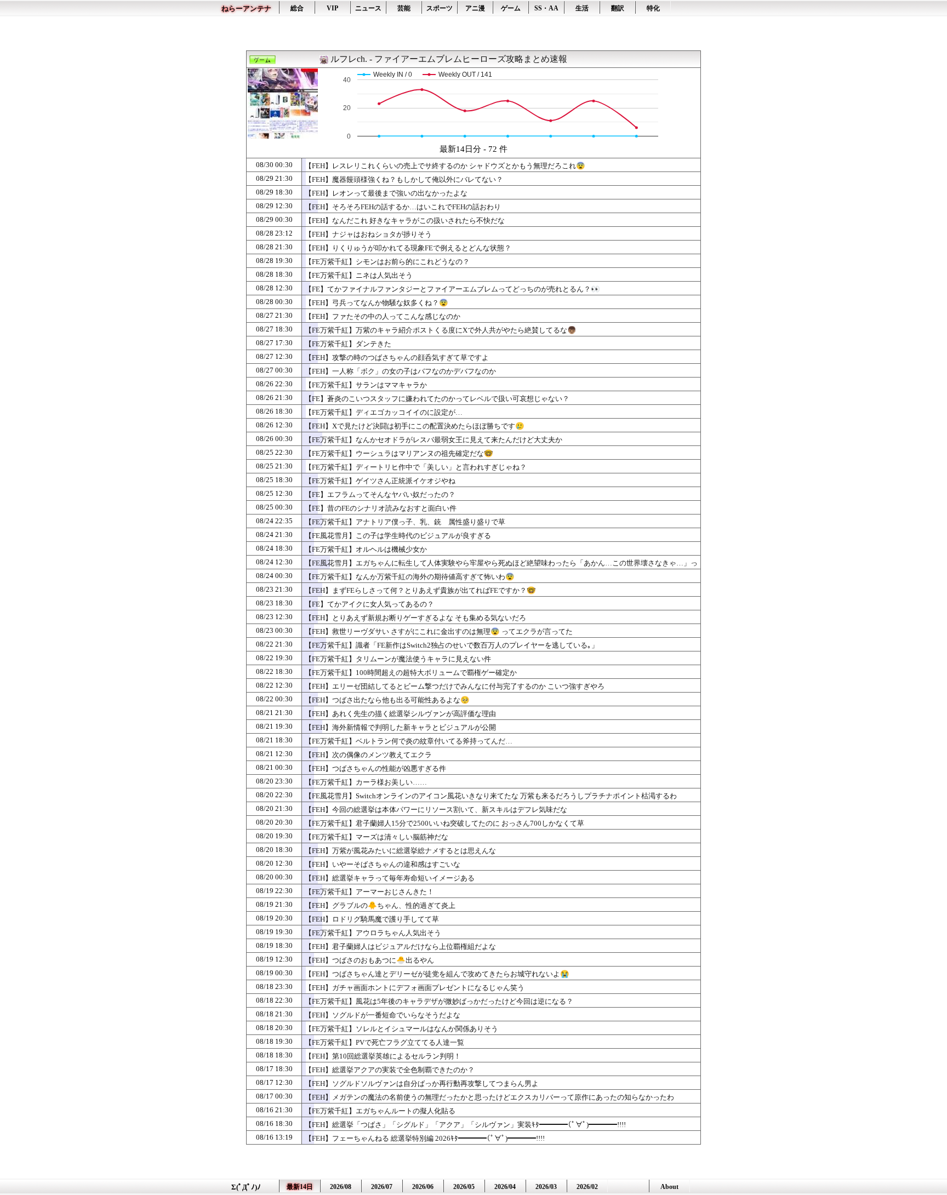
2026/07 (381, 1187)
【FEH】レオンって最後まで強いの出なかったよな (386, 193)
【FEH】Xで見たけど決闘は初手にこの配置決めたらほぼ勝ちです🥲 (414, 426)
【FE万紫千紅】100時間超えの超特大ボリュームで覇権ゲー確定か (411, 672)
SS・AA (546, 8)
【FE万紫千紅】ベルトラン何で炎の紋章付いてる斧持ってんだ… (408, 741)
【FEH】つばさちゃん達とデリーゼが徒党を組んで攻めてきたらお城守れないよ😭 (437, 974)
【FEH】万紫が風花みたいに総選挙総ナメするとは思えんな (400, 851)
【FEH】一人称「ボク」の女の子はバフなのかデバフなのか (400, 371)
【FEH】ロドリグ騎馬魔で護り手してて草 (372, 919)
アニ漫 (475, 8)
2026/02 (587, 1187)
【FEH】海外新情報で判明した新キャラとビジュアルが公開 (400, 727)
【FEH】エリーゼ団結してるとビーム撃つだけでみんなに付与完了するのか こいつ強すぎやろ (454, 686)
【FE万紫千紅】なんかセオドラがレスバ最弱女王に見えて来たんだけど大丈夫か (433, 440)
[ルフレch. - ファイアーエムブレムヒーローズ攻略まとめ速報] (283, 132)
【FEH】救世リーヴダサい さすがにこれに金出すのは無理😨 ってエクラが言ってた (439, 631)
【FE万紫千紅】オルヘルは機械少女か (366, 549)
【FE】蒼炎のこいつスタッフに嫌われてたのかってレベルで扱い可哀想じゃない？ (437, 398)
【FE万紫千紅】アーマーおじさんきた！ (369, 892)
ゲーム (511, 8)
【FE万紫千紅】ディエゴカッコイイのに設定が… (384, 412)
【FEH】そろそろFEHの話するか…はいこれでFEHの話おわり (403, 207)
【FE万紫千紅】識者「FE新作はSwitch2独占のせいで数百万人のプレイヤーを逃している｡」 (451, 645)
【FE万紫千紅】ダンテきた (348, 344)
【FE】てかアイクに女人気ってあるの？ (369, 604)
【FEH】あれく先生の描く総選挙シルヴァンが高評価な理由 (400, 714)
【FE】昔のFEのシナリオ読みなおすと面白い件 (381, 508)
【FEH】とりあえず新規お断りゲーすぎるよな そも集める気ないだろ (415, 618)
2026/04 (505, 1187)
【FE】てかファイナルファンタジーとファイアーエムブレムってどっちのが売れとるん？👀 (452, 289)
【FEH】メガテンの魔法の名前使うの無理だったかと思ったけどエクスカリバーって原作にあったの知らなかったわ (489, 1097)
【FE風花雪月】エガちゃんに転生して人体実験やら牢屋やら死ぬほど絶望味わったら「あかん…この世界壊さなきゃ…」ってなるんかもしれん (501, 568)
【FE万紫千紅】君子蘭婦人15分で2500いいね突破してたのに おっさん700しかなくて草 (444, 823)
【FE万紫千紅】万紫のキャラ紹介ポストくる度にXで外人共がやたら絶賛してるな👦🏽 (441, 330)
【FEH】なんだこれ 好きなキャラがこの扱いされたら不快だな (405, 220)
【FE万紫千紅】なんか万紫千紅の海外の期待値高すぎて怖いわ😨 (410, 577)
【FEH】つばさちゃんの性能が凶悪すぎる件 (375, 768)
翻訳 (617, 8)
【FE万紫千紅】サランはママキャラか (366, 385)
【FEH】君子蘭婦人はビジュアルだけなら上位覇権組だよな (400, 946)
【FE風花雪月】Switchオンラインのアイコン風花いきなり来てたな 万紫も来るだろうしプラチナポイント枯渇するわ (491, 796)
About (669, 1187)
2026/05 (464, 1187)
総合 (297, 8)
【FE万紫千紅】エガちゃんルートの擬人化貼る (380, 1111)
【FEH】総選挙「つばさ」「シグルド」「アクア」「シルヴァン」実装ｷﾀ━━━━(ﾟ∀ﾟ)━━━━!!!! (465, 1124)
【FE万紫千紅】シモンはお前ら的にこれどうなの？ (387, 262)
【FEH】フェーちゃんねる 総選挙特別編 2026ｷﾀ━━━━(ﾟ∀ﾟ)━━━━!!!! (425, 1138)
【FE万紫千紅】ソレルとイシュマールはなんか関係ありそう (401, 1029)
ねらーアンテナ (246, 8)
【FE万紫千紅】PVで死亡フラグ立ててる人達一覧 (384, 1042)
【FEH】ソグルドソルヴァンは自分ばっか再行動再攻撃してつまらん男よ (422, 1083)
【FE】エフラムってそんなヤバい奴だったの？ (380, 494)
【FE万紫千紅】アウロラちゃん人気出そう (373, 933)
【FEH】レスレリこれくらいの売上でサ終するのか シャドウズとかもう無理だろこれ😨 (445, 166)
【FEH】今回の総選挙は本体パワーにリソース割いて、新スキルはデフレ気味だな (436, 809)
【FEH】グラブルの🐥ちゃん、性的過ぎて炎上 (380, 905)
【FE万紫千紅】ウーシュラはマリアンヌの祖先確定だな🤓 (399, 453)
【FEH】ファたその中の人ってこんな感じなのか (382, 316)
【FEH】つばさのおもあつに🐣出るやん (369, 960)
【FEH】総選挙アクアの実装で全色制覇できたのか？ (390, 1070)
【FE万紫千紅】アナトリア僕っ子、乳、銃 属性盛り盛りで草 (405, 522)
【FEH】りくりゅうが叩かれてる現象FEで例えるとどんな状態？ (408, 248)
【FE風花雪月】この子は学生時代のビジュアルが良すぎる (398, 535)
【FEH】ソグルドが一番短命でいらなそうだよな (382, 1015)
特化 (653, 8)
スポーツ (439, 8)
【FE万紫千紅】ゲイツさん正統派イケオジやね (380, 481)
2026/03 (546, 1187)
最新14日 (300, 1187)
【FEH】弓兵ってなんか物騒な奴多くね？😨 (376, 303)
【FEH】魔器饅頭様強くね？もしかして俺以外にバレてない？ (404, 179)
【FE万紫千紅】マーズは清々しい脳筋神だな (376, 837)
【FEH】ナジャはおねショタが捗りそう (368, 234)
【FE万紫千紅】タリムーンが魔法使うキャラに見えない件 (398, 659)
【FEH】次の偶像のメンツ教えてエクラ (368, 755)
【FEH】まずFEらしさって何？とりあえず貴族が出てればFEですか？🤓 (420, 590)
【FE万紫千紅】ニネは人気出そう (359, 275)
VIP (332, 8)
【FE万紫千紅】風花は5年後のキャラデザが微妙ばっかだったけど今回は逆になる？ (439, 1001)
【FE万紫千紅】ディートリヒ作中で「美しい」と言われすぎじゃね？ (416, 467)
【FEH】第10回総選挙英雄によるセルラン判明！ (383, 1056)
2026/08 (340, 1187)
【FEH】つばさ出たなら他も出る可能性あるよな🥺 (387, 700)
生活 (582, 8)
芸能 (403, 8)
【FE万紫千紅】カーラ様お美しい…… (366, 782)
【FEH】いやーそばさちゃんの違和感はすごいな (382, 864)
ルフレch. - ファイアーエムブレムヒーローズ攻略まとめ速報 (448, 59)
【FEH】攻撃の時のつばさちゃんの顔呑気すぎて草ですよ (397, 357)
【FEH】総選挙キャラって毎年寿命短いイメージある (390, 878)
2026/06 (422, 1187)
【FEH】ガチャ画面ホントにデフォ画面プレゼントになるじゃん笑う (414, 988)
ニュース (368, 8)
